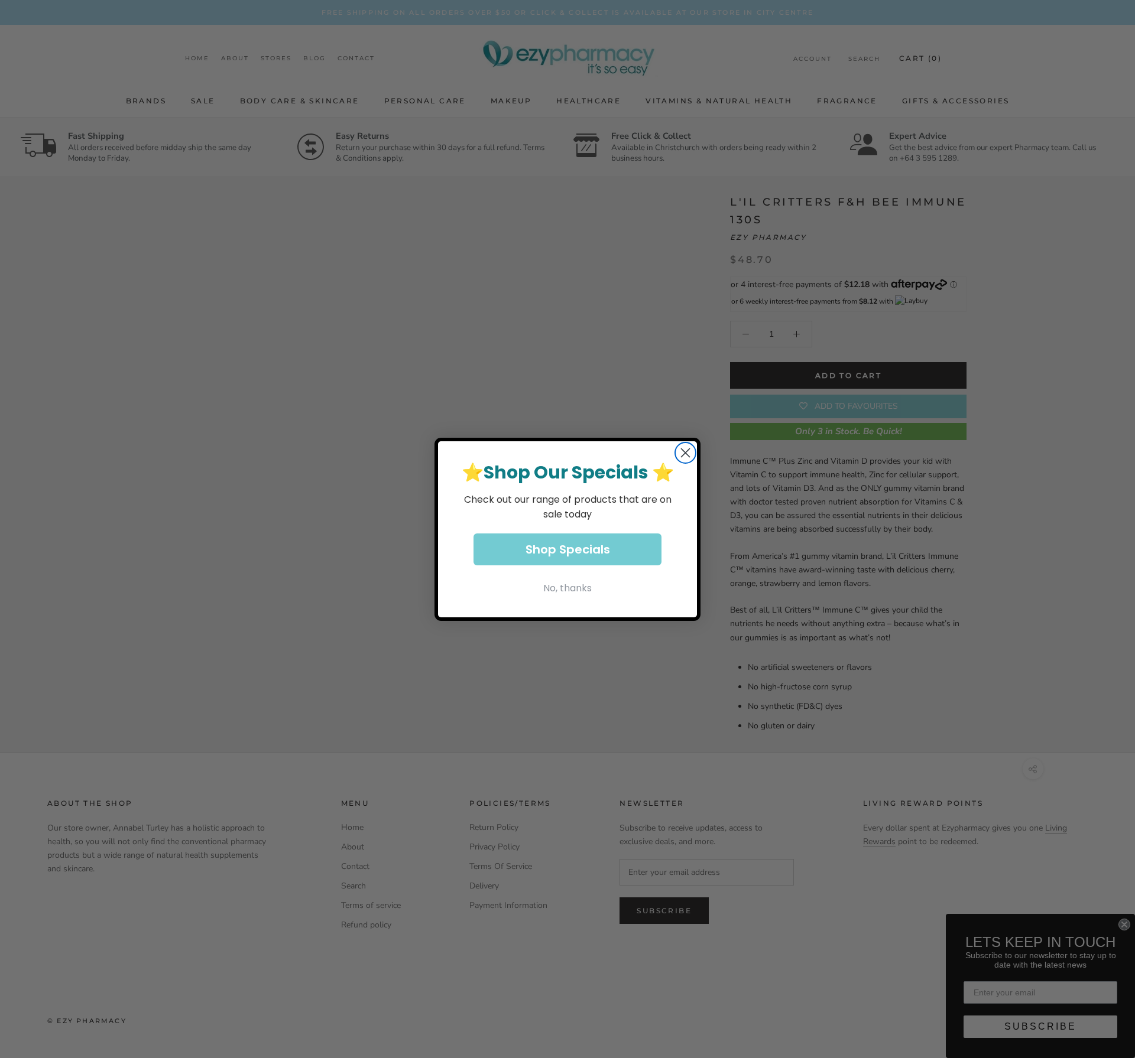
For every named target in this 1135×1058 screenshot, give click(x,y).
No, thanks (567, 588)
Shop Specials (568, 549)
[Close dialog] (685, 452)
